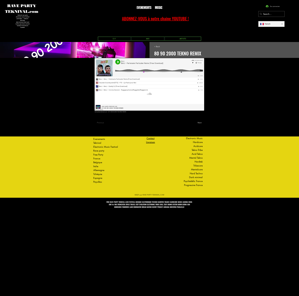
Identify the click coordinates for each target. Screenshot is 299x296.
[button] (114, 39)
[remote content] (149, 85)
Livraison (150, 142)
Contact (151, 138)
